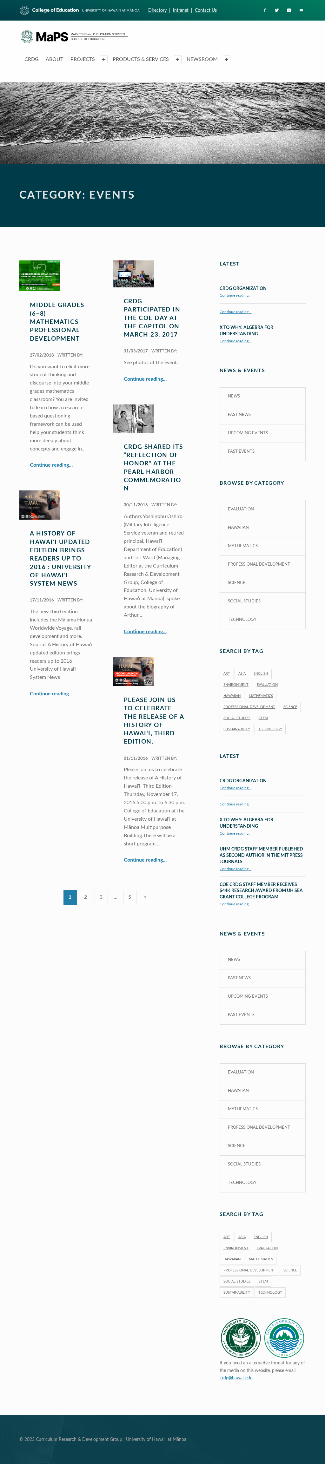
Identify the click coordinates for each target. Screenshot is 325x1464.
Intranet (181, 10)
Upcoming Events (248, 433)
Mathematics (243, 546)
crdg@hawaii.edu (236, 1377)
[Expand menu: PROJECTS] (104, 59)
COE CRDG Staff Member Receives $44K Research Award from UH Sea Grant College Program (261, 891)
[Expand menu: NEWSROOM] (226, 59)
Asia (242, 673)
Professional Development (259, 564)
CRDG (31, 59)
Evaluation (241, 509)
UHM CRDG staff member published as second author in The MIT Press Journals (261, 855)
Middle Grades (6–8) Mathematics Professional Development (57, 322)
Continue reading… (51, 465)
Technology (242, 620)
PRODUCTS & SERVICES (141, 59)
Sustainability (236, 729)
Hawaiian (238, 528)
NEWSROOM (202, 59)
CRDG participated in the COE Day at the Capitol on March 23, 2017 (152, 318)
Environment (236, 684)
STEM (263, 718)
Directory (157, 10)
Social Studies (244, 601)
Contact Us (206, 10)
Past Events (241, 452)
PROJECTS (82, 59)
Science (236, 583)
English (261, 673)
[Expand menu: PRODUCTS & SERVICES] (178, 59)
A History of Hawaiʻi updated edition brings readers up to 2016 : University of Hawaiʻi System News (60, 559)
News (234, 396)
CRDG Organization (243, 288)
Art (226, 673)
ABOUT (54, 59)
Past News (239, 415)
